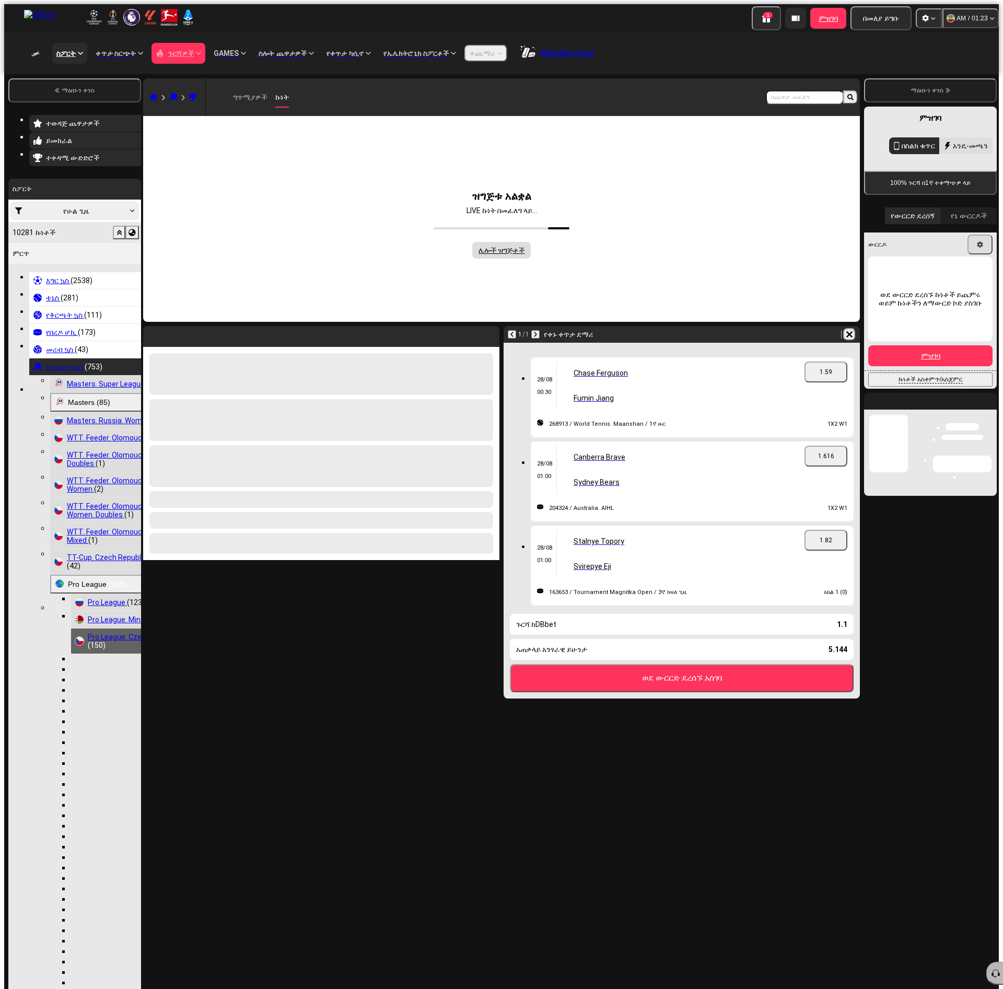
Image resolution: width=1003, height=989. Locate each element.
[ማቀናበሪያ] (929, 18)
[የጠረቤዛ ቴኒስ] (173, 97)
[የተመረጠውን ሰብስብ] (119, 232)
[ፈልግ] (850, 97)
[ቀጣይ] (535, 334)
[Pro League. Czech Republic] (192, 97)
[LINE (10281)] (153, 97)
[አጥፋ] (849, 334)
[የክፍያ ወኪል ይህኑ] (795, 18)
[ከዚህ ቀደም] (512, 334)
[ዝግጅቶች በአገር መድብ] (132, 232)
